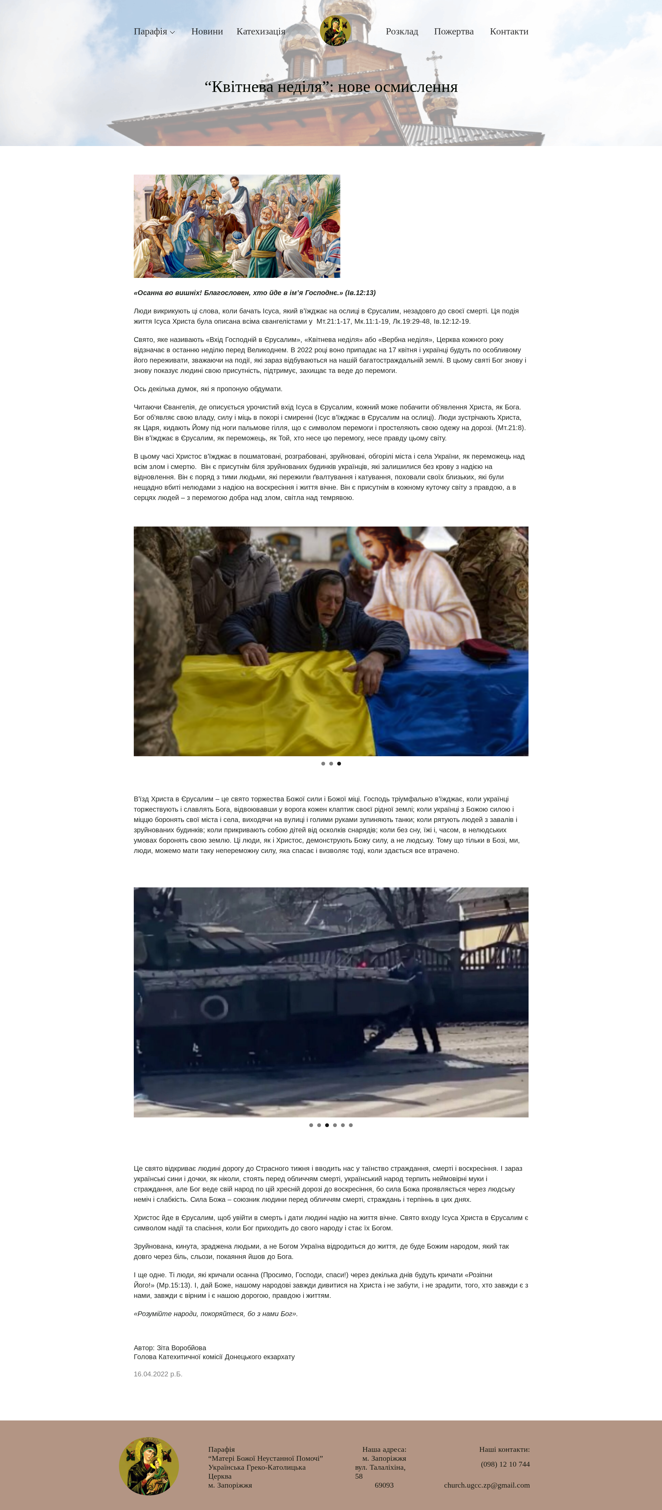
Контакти (509, 31)
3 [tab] (339, 764)
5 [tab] (343, 1125)
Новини (207, 31)
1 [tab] (323, 764)
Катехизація (261, 31)
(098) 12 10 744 (505, 1464)
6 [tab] (351, 1125)
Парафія (150, 31)
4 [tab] (335, 1125)
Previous (142, 639)
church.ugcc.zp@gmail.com (487, 1485)
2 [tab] (331, 764)
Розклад (402, 31)
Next (520, 639)
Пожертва (454, 31)
